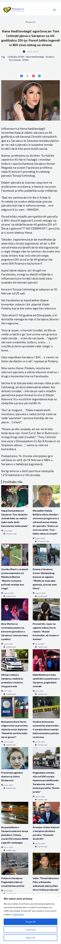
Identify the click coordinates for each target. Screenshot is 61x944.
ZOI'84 (25, 60)
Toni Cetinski (15, 60)
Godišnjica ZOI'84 (16, 56)
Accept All (30, 921)
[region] (30, 919)
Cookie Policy (18, 914)
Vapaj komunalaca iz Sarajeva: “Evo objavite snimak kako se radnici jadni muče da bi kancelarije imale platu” (14, 518)
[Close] (58, 896)
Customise (30, 929)
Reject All (30, 937)
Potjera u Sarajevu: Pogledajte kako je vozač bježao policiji (12, 882)
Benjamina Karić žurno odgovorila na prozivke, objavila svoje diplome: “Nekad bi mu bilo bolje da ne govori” (14, 729)
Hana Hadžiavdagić (35, 56)
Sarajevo (50, 56)
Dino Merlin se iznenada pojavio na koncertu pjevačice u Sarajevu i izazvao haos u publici (14, 631)
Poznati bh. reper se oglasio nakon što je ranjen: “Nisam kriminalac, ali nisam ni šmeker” (46, 631)
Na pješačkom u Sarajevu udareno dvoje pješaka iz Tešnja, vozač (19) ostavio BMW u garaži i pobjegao (14, 835)
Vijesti (30, 21)
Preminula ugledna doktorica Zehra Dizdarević (12, 776)
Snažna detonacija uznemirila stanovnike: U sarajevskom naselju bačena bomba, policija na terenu (46, 729)
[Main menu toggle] (54, 10)
